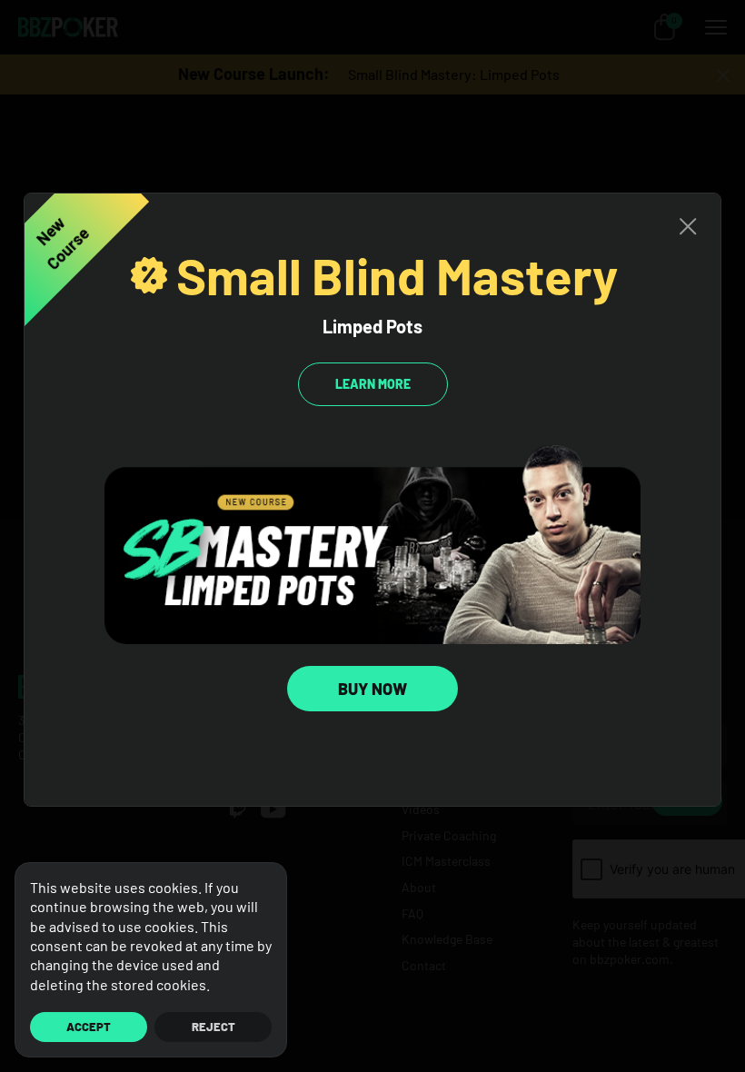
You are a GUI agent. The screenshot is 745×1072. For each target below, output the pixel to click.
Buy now (372, 689)
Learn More (373, 384)
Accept (88, 1026)
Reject (213, 1026)
